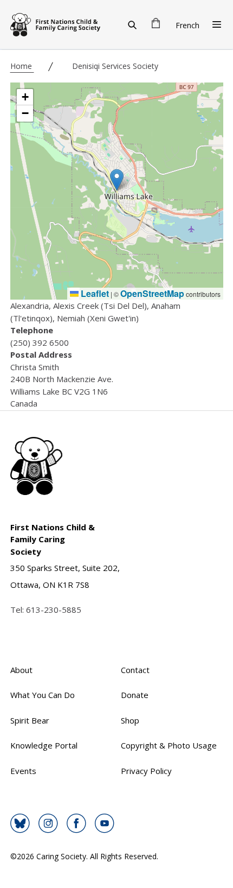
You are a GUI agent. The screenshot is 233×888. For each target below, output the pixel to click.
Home (22, 66)
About (21, 669)
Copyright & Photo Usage (169, 745)
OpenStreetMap (152, 293)
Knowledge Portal (43, 745)
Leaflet (94, 293)
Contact (135, 669)
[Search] (132, 24)
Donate (134, 694)
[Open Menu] (217, 24)
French (187, 25)
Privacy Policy (146, 770)
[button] (117, 180)
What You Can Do (42, 694)
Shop (130, 720)
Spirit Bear (29, 720)
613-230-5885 (53, 609)
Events (23, 770)
